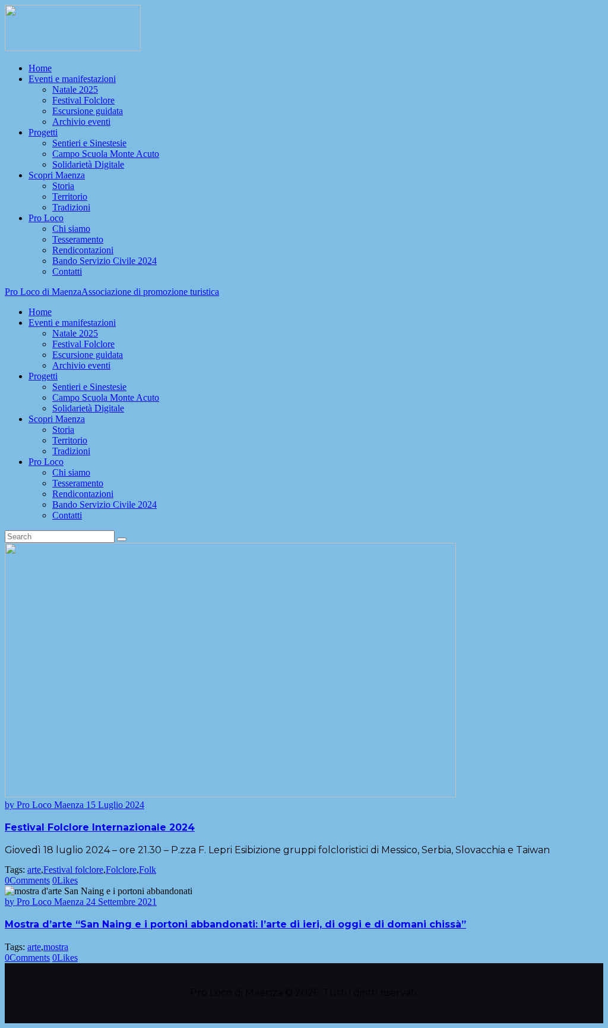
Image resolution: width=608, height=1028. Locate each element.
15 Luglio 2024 (115, 805)
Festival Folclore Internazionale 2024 (100, 827)
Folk (147, 869)
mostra (55, 947)
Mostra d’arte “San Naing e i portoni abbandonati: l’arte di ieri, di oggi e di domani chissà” (235, 924)
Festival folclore (73, 869)
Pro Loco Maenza (45, 805)
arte (34, 869)
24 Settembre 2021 (121, 902)
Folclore (121, 869)
